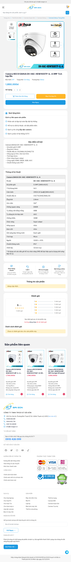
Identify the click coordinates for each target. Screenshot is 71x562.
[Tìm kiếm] (67, 12)
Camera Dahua (41, 18)
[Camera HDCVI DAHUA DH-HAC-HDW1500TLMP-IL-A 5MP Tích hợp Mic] (14, 358)
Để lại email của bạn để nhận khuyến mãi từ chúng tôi (20, 520)
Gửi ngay (10, 530)
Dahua (42, 80)
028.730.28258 (11, 424)
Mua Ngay (35, 102)
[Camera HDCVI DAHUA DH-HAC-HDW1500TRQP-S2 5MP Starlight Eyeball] (35, 358)
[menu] (3, 7)
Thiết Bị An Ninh (17, 18)
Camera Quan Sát (29, 18)
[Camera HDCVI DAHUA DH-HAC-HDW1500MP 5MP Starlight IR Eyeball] (56, 358)
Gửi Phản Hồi (10, 547)
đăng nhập (32, 322)
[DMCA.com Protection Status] (61, 479)
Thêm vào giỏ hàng (21, 96)
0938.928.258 (10, 419)
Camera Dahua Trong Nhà (57, 18)
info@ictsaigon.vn (12, 427)
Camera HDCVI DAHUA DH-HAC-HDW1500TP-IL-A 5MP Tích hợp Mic (33, 75)
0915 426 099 (13, 439)
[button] (61, 45)
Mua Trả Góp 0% (51, 96)
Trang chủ (7, 18)
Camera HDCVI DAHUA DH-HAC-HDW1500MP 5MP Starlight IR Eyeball (56, 371)
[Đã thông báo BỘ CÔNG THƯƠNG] (46, 479)
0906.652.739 (10, 421)
